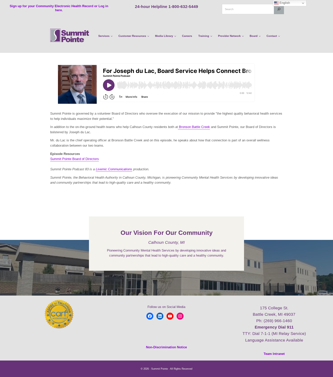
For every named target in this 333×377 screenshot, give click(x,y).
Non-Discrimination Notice (166, 347)
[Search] (279, 9)
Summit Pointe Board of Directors (74, 159)
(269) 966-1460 (278, 320)
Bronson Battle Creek (194, 127)
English (284, 2)
